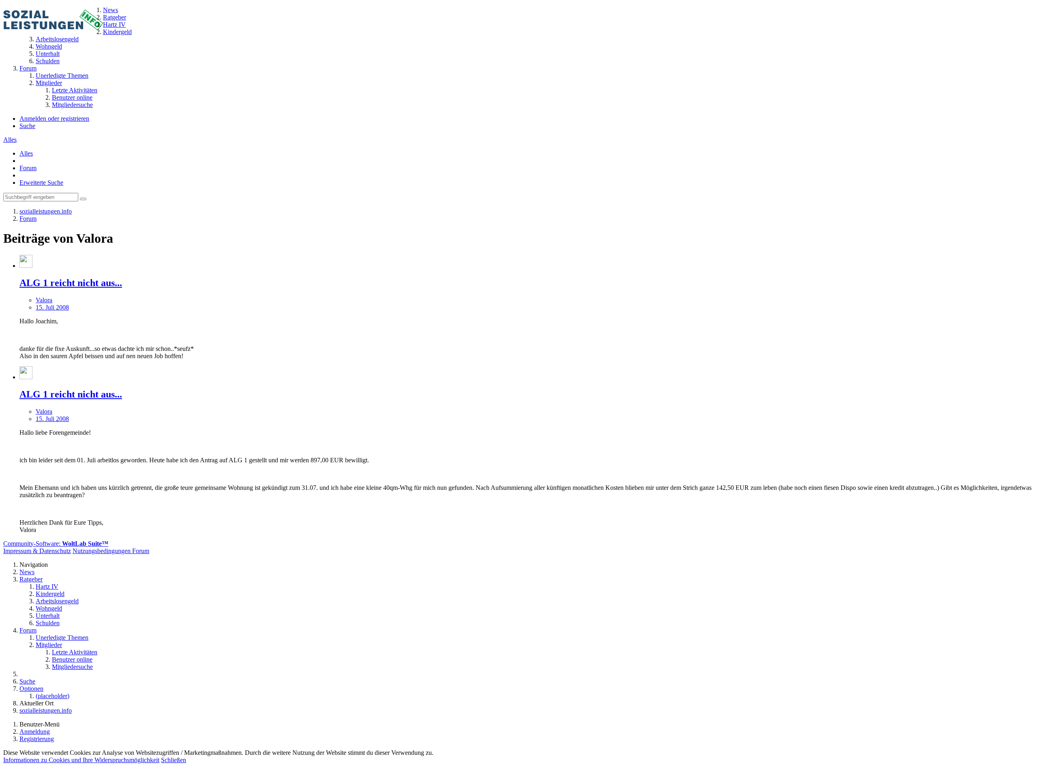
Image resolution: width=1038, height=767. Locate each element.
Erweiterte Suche (41, 182)
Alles (10, 139)
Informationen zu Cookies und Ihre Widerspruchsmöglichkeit (81, 759)
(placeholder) (52, 695)
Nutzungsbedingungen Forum (111, 550)
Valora (44, 300)
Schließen (173, 759)
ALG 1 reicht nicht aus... (70, 283)
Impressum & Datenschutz (37, 550)
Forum (27, 168)
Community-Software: (55, 543)
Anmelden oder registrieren (54, 118)
